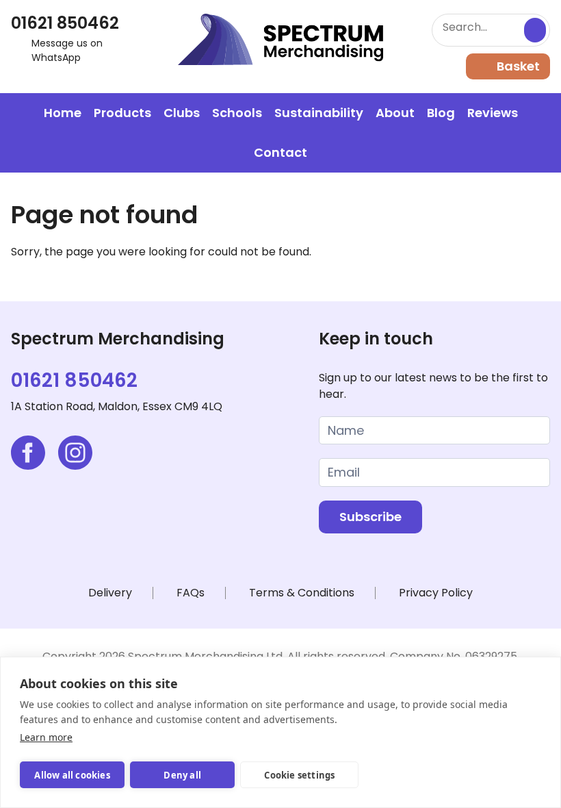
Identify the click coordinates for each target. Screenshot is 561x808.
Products (122, 112)
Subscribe (370, 516)
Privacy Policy (436, 593)
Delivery (110, 593)
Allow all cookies (71, 775)
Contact (280, 152)
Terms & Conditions (301, 593)
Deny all (182, 775)
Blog (441, 112)
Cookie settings (299, 775)
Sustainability (318, 112)
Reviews (492, 112)
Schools (237, 112)
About (395, 112)
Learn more (46, 737)
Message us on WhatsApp (67, 50)
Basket (518, 66)
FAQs (191, 593)
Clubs (182, 112)
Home (62, 112)
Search (535, 30)
